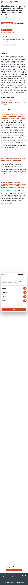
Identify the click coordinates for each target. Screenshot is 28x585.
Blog (2, 576)
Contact (17, 576)
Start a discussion (6, 29)
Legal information (20, 582)
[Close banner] (26, 274)
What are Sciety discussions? (8, 32)
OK (14, 309)
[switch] (25, 292)
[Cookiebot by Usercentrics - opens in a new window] (17, 274)
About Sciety (9, 576)
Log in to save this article (9, 45)
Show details (21, 305)
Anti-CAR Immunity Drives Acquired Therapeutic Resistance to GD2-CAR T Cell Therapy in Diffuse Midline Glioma (13, 116)
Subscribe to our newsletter (14, 569)
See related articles (19, 23)
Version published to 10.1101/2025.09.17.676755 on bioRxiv (11, 102)
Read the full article (7, 23)
